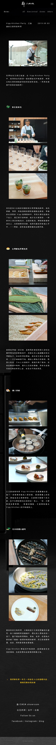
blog (41, 721)
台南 (37, 710)
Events (42, 12)
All (24, 12)
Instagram (31, 721)
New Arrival (32, 12)
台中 (30, 710)
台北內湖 (21, 710)
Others (50, 12)
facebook (17, 721)
